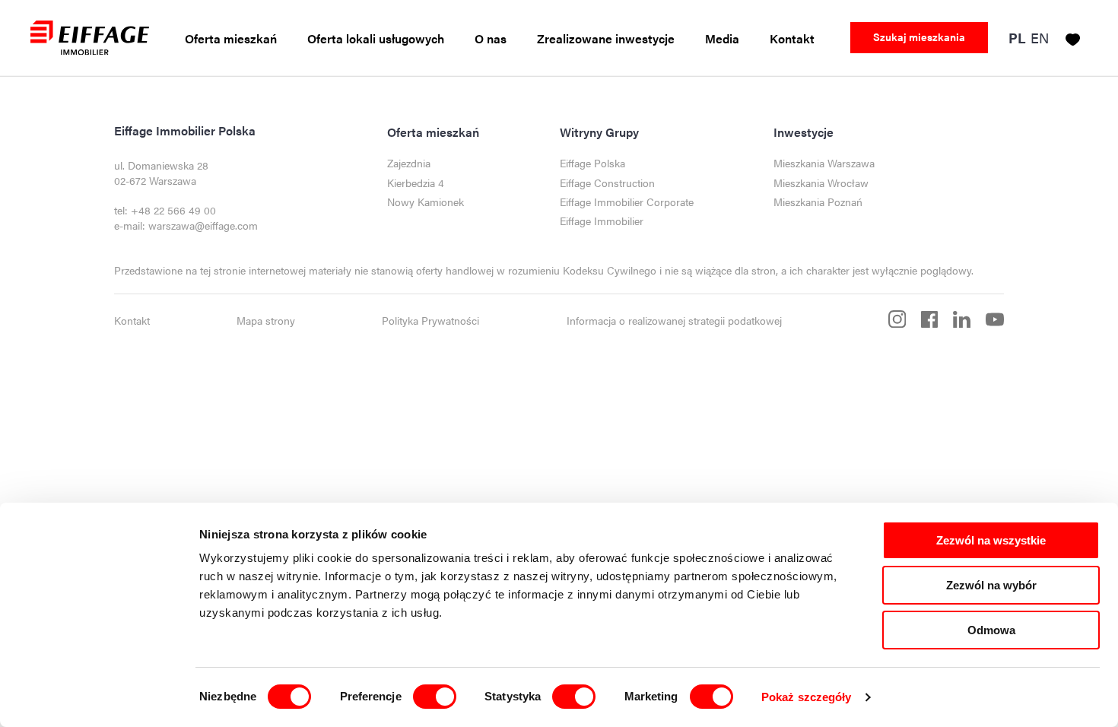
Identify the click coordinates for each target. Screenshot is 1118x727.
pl (1017, 38)
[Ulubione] (1073, 37)
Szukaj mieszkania (919, 36)
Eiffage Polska (592, 163)
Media (722, 38)
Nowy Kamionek (425, 202)
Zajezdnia (408, 163)
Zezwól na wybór (991, 585)
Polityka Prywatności (430, 320)
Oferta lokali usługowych (375, 38)
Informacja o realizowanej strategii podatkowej (674, 320)
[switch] (434, 696)
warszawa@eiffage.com (203, 225)
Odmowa (991, 630)
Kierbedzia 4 (415, 183)
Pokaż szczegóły (806, 696)
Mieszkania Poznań (817, 202)
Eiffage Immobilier (601, 221)
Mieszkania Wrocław (821, 183)
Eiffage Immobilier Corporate (627, 202)
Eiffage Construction (607, 183)
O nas (491, 38)
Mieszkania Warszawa (824, 163)
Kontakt (792, 38)
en (1040, 37)
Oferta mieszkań (231, 38)
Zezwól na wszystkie (991, 540)
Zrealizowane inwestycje (606, 38)
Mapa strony (266, 320)
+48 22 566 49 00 (173, 210)
